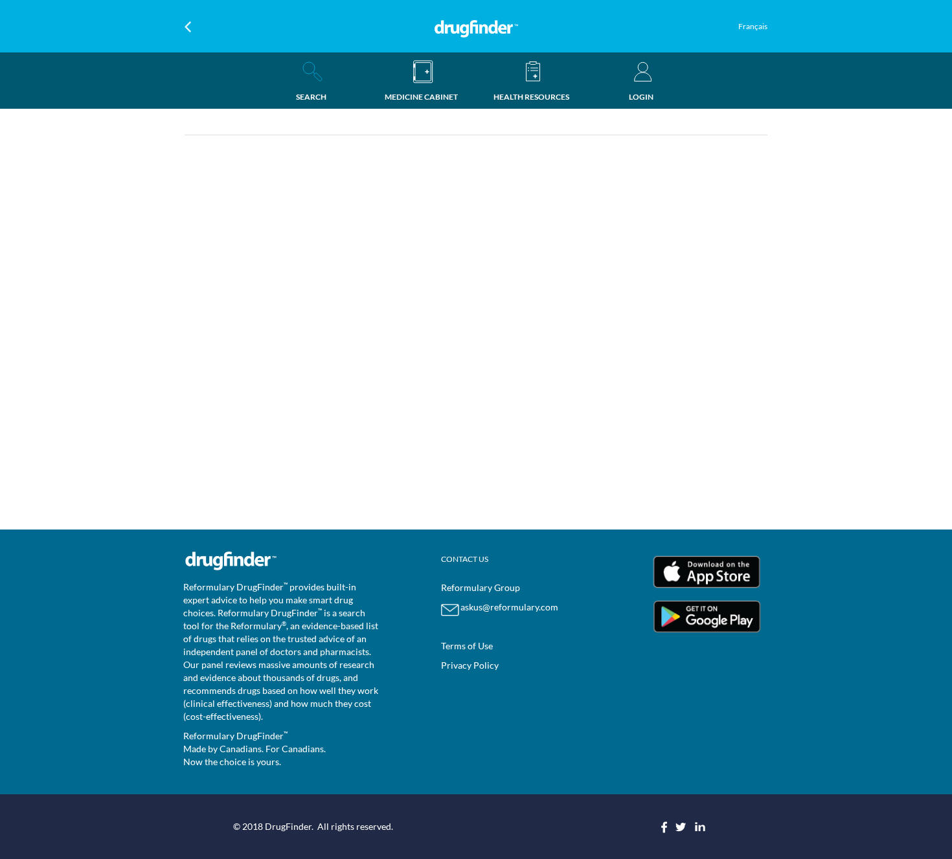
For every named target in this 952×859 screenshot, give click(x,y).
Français (752, 26)
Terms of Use (467, 645)
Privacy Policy (470, 665)
